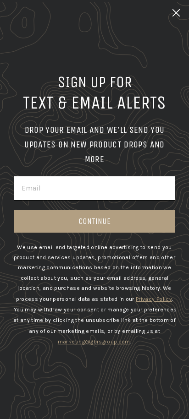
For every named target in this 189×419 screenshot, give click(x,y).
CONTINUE (94, 221)
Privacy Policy (154, 299)
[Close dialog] (176, 13)
